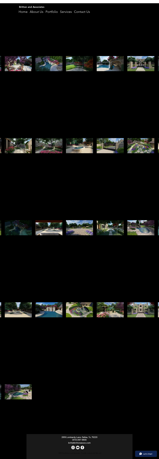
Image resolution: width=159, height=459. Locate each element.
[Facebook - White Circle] (82, 447)
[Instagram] (73, 447)
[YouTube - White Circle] (78, 447)
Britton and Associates (31, 7)
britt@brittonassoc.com (79, 442)
